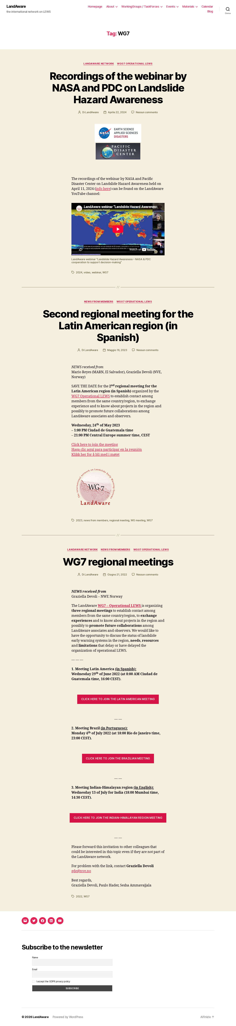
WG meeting (138, 520)
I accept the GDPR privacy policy (53, 981)
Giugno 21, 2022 (117, 574)
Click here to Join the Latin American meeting (118, 699)
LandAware (16, 6)
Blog (210, 11)
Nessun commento (147, 112)
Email (34, 969)
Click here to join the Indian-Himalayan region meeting (118, 817)
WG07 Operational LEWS (135, 63)
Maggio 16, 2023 (117, 350)
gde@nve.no (81, 871)
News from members (98, 301)
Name (35, 957)
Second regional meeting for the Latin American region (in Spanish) (118, 325)
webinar (96, 272)
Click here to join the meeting (94, 444)
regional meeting (119, 520)
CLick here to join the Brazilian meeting (118, 758)
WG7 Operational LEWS (90, 396)
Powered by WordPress (67, 1017)
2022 (79, 896)
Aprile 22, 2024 (117, 112)
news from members (96, 520)
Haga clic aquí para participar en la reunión (106, 449)
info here (103, 189)
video (87, 272)
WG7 (105, 272)
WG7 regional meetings (118, 562)
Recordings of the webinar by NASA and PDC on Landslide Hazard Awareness (118, 88)
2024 (79, 272)
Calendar (207, 6)
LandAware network (98, 63)
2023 (79, 520)
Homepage (95, 6)
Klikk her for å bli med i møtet (95, 454)
